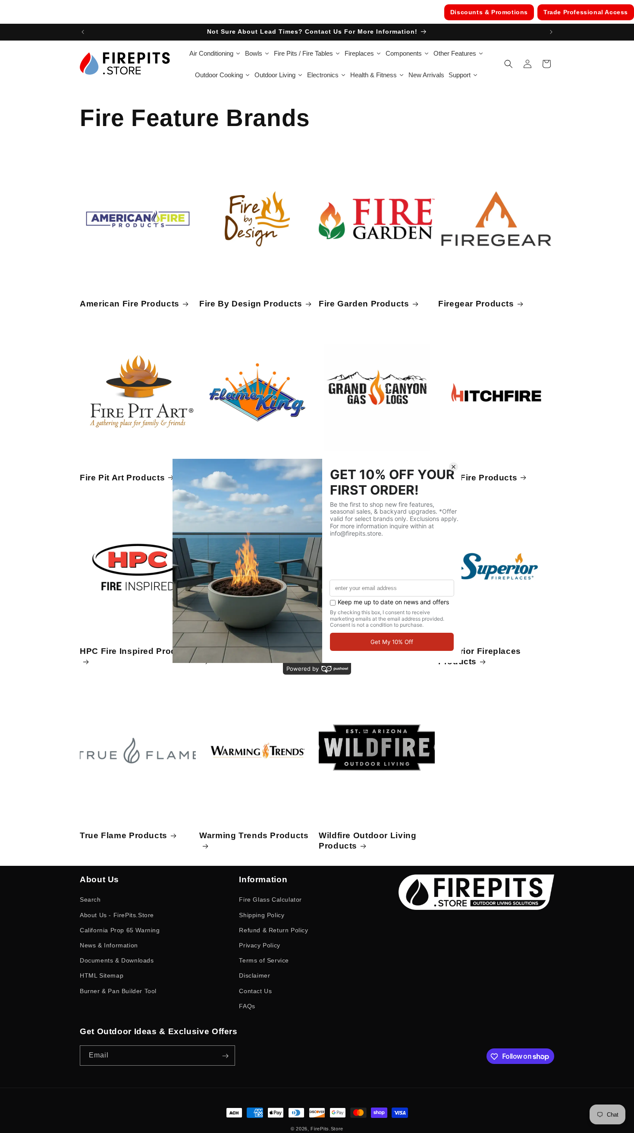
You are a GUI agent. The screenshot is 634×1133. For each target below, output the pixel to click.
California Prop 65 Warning (120, 929)
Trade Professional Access (585, 12)
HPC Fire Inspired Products (137, 651)
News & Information (109, 944)
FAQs (247, 1005)
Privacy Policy (259, 944)
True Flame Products (123, 835)
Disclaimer (254, 975)
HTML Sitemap (101, 975)
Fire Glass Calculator (270, 899)
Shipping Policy (261, 914)
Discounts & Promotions (489, 12)
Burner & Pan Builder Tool (118, 990)
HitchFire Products (477, 477)
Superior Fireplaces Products (479, 656)
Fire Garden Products (364, 303)
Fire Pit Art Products (122, 477)
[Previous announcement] (82, 32)
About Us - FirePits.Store (117, 914)
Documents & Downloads (117, 960)
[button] (508, 63)
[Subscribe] (225, 1056)
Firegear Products (476, 303)
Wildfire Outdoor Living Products (368, 840)
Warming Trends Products (254, 835)
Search (90, 899)
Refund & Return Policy (273, 929)
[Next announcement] (551, 32)
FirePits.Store (327, 1128)
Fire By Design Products (250, 303)
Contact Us (255, 990)
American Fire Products (129, 303)
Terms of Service (264, 960)
